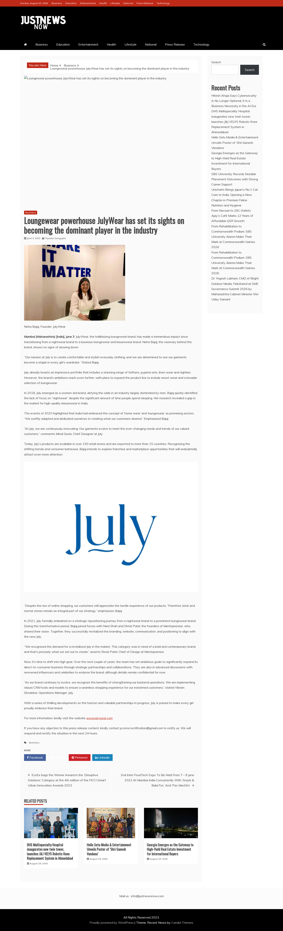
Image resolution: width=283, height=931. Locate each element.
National (128, 3)
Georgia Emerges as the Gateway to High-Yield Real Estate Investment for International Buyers (170, 849)
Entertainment (88, 3)
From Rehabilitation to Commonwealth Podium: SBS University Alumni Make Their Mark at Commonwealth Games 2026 (233, 236)
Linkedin (104, 757)
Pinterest (81, 757)
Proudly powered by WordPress (112, 922)
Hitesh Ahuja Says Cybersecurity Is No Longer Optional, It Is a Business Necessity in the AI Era (234, 101)
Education (71, 3)
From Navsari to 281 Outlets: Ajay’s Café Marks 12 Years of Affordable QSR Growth (232, 216)
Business (57, 3)
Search (216, 62)
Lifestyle (115, 3)
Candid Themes (182, 922)
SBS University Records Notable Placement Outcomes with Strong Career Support (234, 179)
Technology (163, 3)
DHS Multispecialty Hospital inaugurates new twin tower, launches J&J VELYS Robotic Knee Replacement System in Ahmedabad (50, 851)
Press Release (144, 3)
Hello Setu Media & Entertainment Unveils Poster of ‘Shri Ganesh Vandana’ (109, 849)
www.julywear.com (99, 718)
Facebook (36, 757)
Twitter (58, 757)
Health (103, 3)
